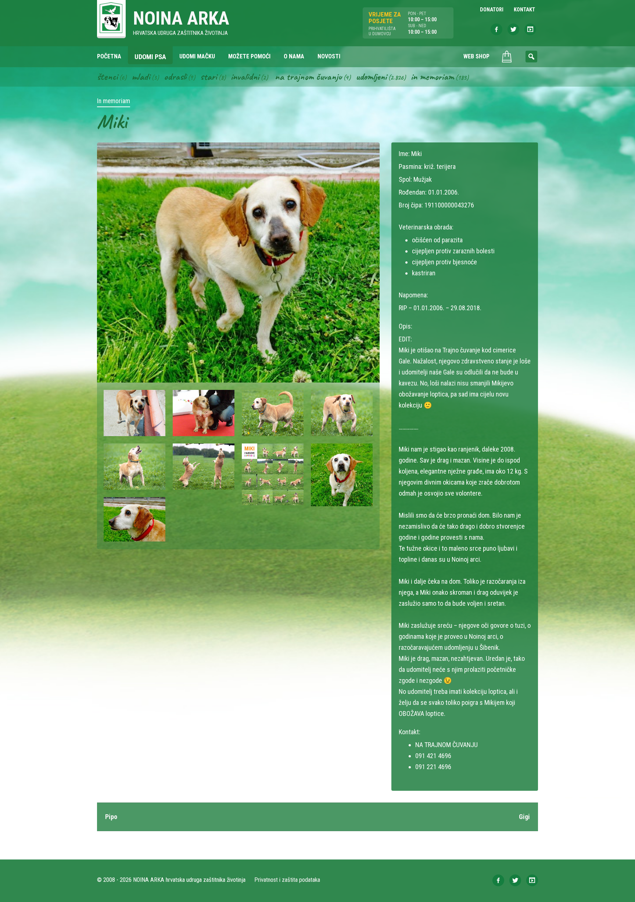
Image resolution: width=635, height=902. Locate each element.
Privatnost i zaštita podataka (287, 879)
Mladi (141, 76)
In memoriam (432, 76)
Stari (208, 76)
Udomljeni (371, 76)
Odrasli (175, 76)
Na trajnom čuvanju (308, 76)
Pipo (111, 817)
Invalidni (245, 76)
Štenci (107, 76)
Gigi (524, 817)
